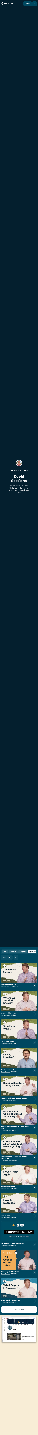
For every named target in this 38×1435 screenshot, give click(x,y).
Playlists (13, 952)
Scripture (23, 952)
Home (5, 952)
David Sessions (5, 986)
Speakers (32, 952)
